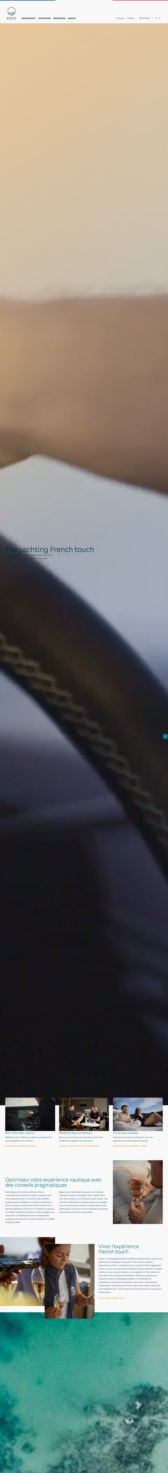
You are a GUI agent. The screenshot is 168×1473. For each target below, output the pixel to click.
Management (28, 18)
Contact (130, 18)
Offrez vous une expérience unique (130, 1146)
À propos (120, 18)
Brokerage (59, 18)
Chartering (44, 18)
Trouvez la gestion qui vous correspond (79, 1146)
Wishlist (146, 18)
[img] (11, 13)
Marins (72, 18)
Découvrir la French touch (111, 1298)
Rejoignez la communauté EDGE (20, 1146)
